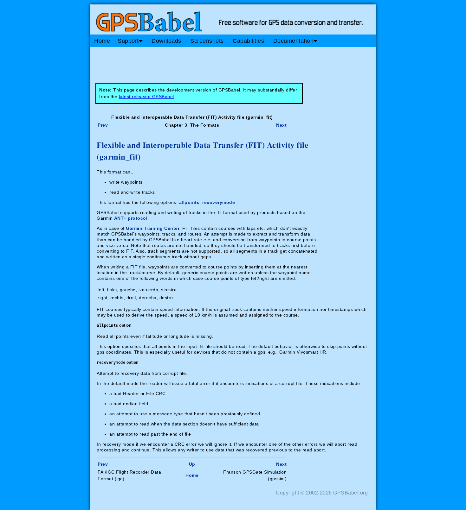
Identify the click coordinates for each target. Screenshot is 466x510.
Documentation (293, 41)
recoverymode (218, 202)
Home (102, 41)
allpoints (189, 202)
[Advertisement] (210, 62)
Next (281, 125)
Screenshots (207, 41)
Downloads (166, 41)
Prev (103, 125)
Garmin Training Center (152, 228)
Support (128, 41)
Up (192, 464)
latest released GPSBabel (146, 96)
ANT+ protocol (131, 218)
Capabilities (248, 41)
